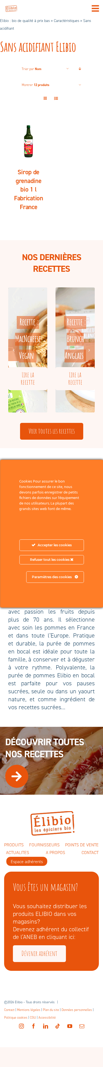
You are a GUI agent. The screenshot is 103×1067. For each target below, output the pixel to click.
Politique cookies (15, 1017)
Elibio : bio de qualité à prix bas (25, 20)
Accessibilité (47, 1017)
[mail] (82, 1026)
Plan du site (51, 1010)
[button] (13, 350)
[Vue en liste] (56, 98)
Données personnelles (77, 1010)
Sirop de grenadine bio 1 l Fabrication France (28, 189)
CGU (33, 1017)
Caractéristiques (66, 20)
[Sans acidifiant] (28, 141)
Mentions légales (28, 1010)
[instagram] (21, 1026)
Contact (9, 1010)
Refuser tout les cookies (50, 560)
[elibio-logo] (11, 8)
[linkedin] (45, 1026)
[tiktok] (57, 1026)
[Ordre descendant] (79, 68)
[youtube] (69, 1026)
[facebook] (33, 1026)
